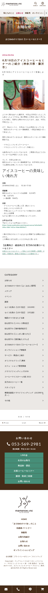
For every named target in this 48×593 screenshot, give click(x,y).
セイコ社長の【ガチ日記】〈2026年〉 (20, 307)
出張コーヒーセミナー (24, 471)
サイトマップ (37, 556)
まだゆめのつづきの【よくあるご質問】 (21, 286)
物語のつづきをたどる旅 (14, 318)
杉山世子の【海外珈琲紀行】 (16, 328)
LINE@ (24, 455)
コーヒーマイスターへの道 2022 (18, 377)
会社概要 (9, 556)
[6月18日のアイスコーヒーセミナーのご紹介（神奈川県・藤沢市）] (24, 95)
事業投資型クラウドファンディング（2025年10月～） (24, 394)
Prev (6, 423)
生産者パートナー (24, 528)
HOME (24, 519)
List (24, 423)
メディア (8, 291)
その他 (8, 400)
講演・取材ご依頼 (24, 476)
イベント (8, 296)
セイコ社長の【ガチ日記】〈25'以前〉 (20, 312)
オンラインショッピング (24, 550)
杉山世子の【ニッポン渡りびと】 (18, 334)
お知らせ (19, 13)
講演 (6, 302)
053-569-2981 (26, 443)
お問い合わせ (24, 481)
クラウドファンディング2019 (17, 371)
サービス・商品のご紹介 (14, 355)
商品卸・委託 (24, 465)
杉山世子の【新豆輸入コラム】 (17, 339)
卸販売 (27, 13)
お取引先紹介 (24, 537)
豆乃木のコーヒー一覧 (13, 382)
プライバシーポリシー (22, 556)
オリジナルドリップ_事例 (15, 361)
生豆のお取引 (24, 460)
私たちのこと (8, 13)
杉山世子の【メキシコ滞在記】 (17, 323)
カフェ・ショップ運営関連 (15, 366)
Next (41, 423)
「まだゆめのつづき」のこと (24, 523)
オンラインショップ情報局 (15, 350)
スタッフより (10, 387)
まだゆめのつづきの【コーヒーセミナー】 (22, 344)
